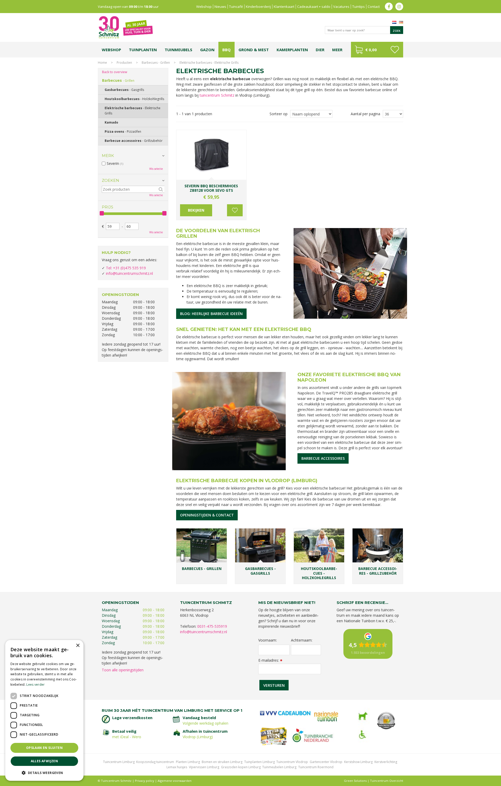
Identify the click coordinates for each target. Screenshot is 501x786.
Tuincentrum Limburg (119, 762)
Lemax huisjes (176, 767)
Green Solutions (355, 781)
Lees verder (35, 684)
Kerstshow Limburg (358, 762)
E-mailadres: (270, 660)
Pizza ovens (123, 131)
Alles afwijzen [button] (44, 761)
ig (399, 6)
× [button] (78, 646)
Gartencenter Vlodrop (326, 762)
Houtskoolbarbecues (134, 99)
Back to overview (114, 72)
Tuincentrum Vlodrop (292, 762)
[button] (44, 773)
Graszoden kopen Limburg (241, 767)
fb (389, 6)
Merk (108, 155)
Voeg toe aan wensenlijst (235, 210)
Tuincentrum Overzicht (386, 781)
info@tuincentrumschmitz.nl (129, 273)
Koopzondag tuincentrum (155, 762)
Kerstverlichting (385, 762)
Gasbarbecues (124, 90)
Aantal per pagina (365, 113)
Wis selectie (156, 168)
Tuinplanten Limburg (259, 762)
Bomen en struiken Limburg (222, 762)
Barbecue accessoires (323, 458)
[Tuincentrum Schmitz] (125, 27)
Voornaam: (267, 640)
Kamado (111, 122)
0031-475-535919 (212, 626)
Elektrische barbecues (132, 110)
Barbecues (118, 80)
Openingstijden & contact (207, 515)
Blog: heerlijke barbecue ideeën (211, 313)
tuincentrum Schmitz (217, 95)
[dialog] (44, 710)
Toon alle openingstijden (123, 669)
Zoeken (110, 180)
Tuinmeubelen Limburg (279, 767)
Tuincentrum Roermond (315, 767)
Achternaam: (301, 640)
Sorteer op (279, 113)
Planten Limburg (188, 762)
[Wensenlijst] (394, 49)
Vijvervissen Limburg (204, 767)
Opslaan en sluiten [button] (44, 748)
